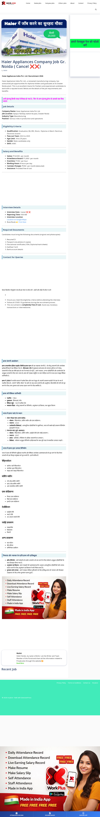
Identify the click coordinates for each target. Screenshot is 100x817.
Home (28, 3)
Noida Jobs (37, 3)
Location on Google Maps (17, 219)
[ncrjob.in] (10, 3)
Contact (80, 3)
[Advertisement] (34, 189)
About (72, 3)
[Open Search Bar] (96, 9)
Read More (20, 663)
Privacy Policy (92, 3)
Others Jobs (62, 3)
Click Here (22, 222)
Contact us (86, 683)
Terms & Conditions (74, 683)
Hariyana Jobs (49, 3)
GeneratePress (26, 698)
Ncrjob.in (95, 683)
